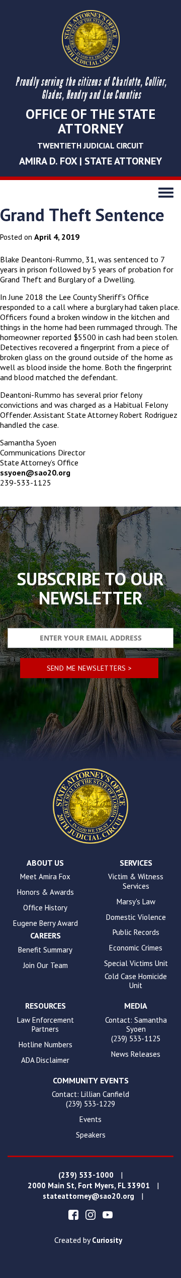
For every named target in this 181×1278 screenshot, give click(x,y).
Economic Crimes (135, 947)
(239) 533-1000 (86, 1175)
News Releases (135, 1054)
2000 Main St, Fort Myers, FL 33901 (89, 1185)
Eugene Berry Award (45, 923)
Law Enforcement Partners (45, 1025)
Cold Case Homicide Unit (136, 981)
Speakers (91, 1135)
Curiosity (107, 1240)
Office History (45, 907)
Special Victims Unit (136, 963)
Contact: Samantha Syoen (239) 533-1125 (136, 1030)
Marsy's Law (136, 901)
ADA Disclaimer (45, 1060)
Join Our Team (45, 965)
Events (90, 1119)
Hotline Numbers (45, 1044)
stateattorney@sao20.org (88, 1196)
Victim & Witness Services (135, 881)
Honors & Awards (45, 892)
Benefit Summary (45, 949)
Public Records (136, 932)
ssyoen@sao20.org (35, 472)
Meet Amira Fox (45, 876)
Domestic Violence (136, 917)
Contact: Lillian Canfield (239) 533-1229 (90, 1099)
